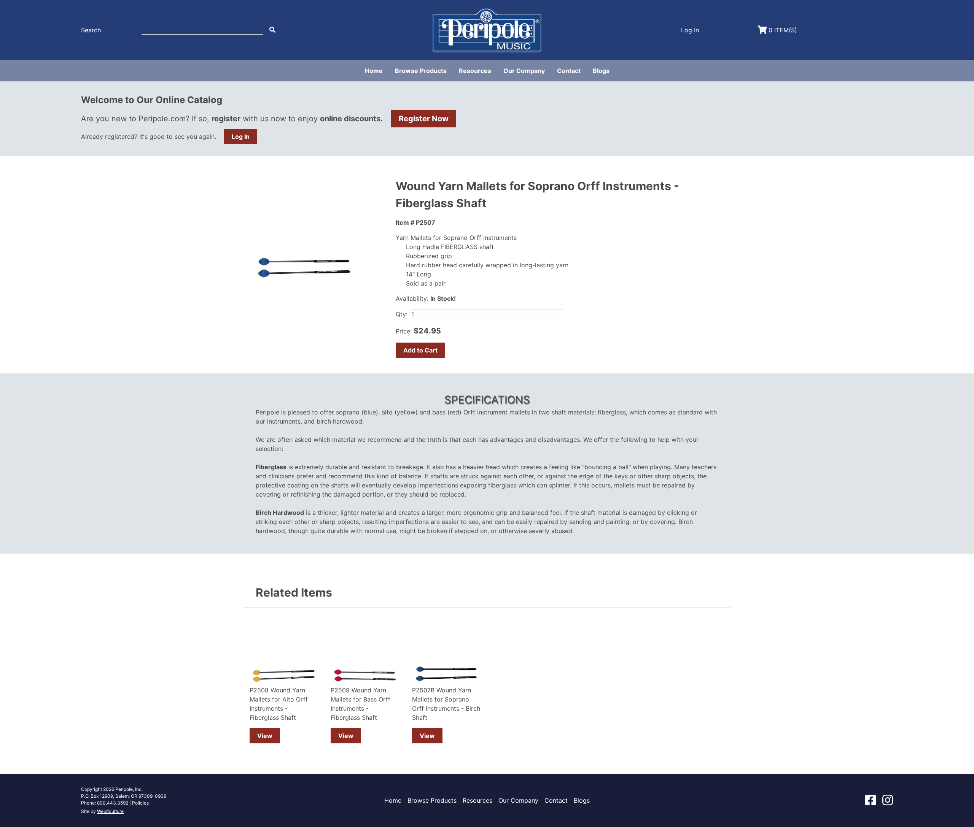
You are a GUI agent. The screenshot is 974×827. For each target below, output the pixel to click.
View (264, 736)
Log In (241, 136)
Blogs (601, 71)
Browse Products (421, 71)
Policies (140, 803)
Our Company (524, 71)
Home (374, 71)
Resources (475, 71)
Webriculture (110, 811)
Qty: (401, 314)
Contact (569, 71)
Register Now (424, 118)
